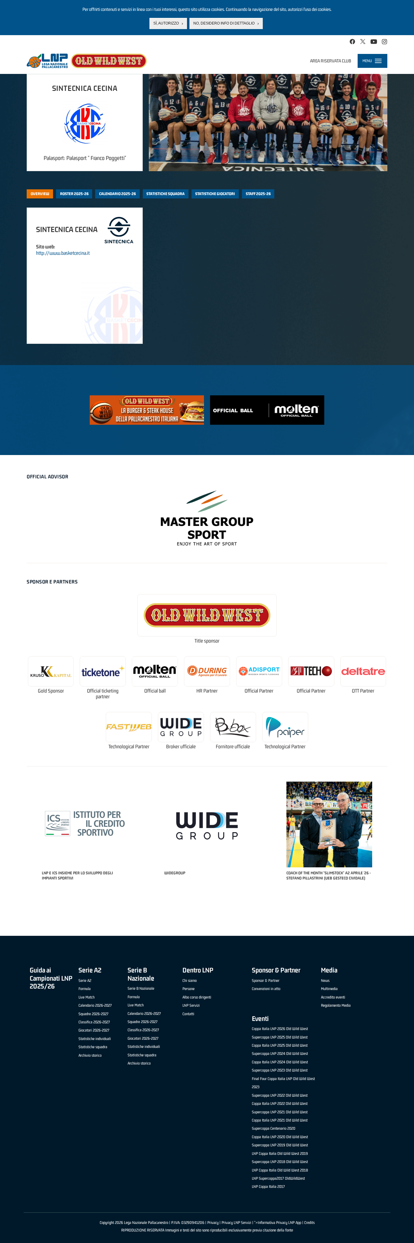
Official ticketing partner (103, 694)
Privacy (213, 1222)
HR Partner (207, 691)
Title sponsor (207, 641)
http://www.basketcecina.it (63, 253)
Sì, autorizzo (166, 23)
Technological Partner (129, 746)
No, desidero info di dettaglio (224, 23)
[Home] (87, 60)
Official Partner (259, 691)
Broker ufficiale (181, 746)
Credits (309, 1222)
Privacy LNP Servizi (236, 1222)
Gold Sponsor (51, 691)
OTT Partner (363, 691)
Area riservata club (330, 60)
